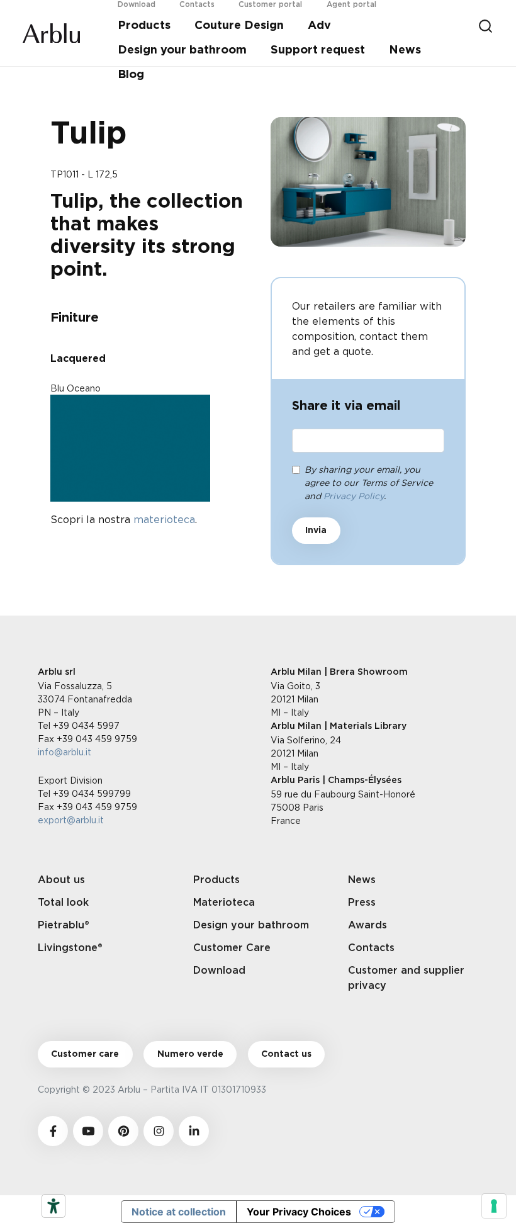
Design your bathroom (182, 50)
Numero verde (190, 1054)
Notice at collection (179, 1211)
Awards (367, 925)
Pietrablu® (63, 925)
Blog (131, 75)
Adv (319, 25)
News (405, 50)
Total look (63, 903)
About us (61, 880)
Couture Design (239, 25)
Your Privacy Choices (299, 1211)
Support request (318, 50)
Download (219, 971)
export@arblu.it (71, 820)
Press (362, 903)
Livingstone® (70, 948)
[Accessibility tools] (53, 1206)
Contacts (371, 948)
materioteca (164, 519)
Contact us (286, 1054)
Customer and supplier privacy (406, 978)
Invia (316, 530)
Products (144, 25)
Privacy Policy (353, 495)
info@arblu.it (64, 752)
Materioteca (224, 903)
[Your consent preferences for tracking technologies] (494, 1206)
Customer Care (232, 948)
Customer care (85, 1054)
